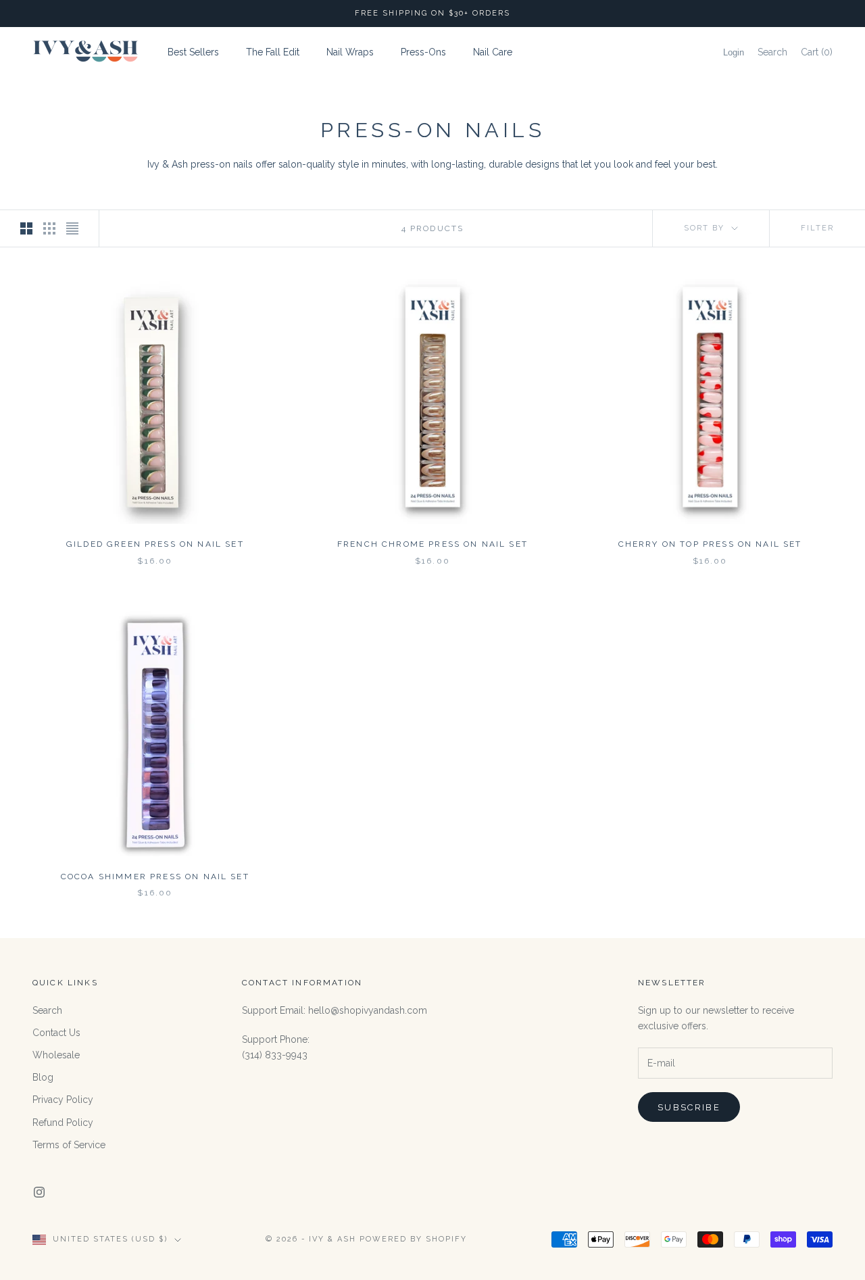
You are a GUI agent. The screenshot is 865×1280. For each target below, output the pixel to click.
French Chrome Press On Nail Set (432, 544)
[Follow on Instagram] (39, 1192)
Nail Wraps (350, 52)
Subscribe (689, 1107)
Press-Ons (423, 52)
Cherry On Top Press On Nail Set (710, 544)
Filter (817, 228)
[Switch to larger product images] (26, 228)
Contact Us (56, 1032)
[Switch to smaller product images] (49, 228)
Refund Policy (62, 1122)
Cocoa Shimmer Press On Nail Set (155, 876)
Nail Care (492, 52)
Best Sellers (193, 52)
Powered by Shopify (413, 1239)
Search (47, 1010)
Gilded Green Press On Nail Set (155, 544)
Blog (42, 1077)
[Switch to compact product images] (72, 228)
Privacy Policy (62, 1099)
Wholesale (56, 1055)
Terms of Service (68, 1144)
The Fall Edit (272, 52)
